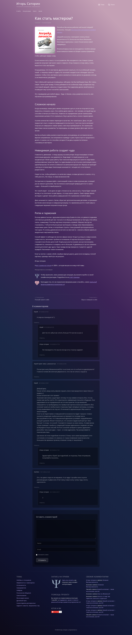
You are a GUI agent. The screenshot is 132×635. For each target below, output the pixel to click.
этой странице (74, 277)
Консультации (27, 11)
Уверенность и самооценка (25, 583)
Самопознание (21, 595)
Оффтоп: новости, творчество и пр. (28, 606)
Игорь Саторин (28, 4)
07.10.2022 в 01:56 (61, 364)
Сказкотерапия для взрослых (26, 603)
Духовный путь (22, 600)
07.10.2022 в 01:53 (49, 327)
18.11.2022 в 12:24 (45, 472)
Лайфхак (19, 590)
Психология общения (24, 593)
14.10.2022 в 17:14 (55, 344)
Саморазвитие (21, 588)
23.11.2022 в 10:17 (55, 492)
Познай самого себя (42, 300)
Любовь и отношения (24, 580)
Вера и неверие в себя (89, 300)
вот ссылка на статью (43, 265)
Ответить (36, 322)
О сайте (18, 11)
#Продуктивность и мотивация (43, 269)
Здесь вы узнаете (68, 580)
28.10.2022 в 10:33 (43, 383)
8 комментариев (46, 22)
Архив (40, 11)
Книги (34, 11)
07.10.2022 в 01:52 (43, 312)
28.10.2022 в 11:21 (55, 450)
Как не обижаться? (104, 594)
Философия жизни (23, 598)
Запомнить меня (43, 554)
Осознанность (21, 585)
